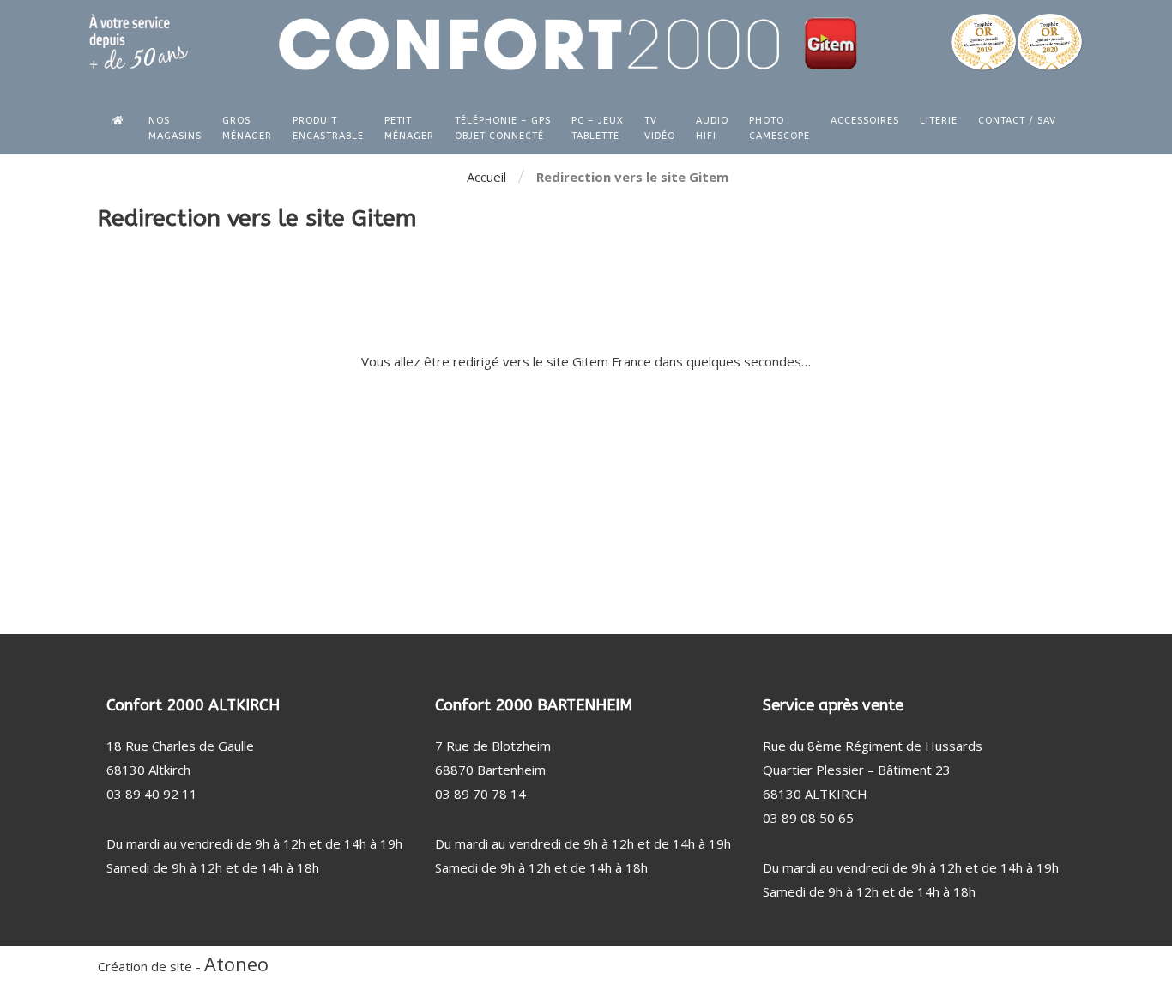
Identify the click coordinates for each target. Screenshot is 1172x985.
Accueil (486, 176)
